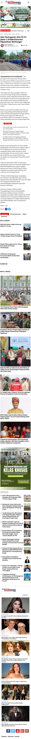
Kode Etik (11, 736)
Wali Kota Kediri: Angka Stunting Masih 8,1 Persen (10, 225)
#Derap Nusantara (15, 214)
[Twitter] (9, 209)
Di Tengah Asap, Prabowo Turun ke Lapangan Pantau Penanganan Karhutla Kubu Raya (15, 393)
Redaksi (4, 736)
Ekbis (13, 34)
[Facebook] (6, 209)
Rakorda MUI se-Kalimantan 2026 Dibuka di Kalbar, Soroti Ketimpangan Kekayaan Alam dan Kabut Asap (14, 369)
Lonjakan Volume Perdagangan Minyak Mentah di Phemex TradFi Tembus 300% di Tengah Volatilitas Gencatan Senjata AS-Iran (15, 138)
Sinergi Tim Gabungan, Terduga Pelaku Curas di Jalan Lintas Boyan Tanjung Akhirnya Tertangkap (12, 568)
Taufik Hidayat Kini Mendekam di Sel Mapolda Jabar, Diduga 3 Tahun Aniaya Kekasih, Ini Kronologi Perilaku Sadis (12, 515)
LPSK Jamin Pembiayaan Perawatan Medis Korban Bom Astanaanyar (10, 255)
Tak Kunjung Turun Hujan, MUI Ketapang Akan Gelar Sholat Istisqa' (14, 308)
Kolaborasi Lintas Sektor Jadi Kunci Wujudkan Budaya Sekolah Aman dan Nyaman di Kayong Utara (12, 506)
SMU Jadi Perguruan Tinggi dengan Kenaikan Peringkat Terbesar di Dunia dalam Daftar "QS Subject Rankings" (16, 133)
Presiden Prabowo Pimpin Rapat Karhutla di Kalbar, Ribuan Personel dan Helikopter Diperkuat (14, 331)
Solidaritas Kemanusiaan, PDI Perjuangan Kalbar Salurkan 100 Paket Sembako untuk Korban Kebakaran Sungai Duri (14, 441)
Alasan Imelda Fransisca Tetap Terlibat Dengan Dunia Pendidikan (11, 235)
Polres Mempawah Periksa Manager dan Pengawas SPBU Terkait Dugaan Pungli (11, 497)
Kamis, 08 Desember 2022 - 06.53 (11, 46)
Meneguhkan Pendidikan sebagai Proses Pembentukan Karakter (11, 558)
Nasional (17, 34)
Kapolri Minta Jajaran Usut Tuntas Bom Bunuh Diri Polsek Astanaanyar (11, 245)
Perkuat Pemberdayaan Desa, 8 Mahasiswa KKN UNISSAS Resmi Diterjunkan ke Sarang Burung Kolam (12, 550)
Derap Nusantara (8, 34)
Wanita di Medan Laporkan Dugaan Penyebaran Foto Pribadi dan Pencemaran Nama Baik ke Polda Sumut (12, 524)
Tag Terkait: (4, 214)
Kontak (17, 736)
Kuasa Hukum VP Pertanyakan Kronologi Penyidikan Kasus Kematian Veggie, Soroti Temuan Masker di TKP (12, 533)
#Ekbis (24, 214)
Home (1, 34)
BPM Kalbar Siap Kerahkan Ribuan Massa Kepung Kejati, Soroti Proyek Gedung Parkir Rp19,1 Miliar (14, 416)
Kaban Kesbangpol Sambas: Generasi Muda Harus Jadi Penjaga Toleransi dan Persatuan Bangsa (12, 541)
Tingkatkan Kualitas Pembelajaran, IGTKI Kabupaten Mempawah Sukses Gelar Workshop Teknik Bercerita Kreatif (12, 577)
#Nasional (4, 216)
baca (23, 45)
